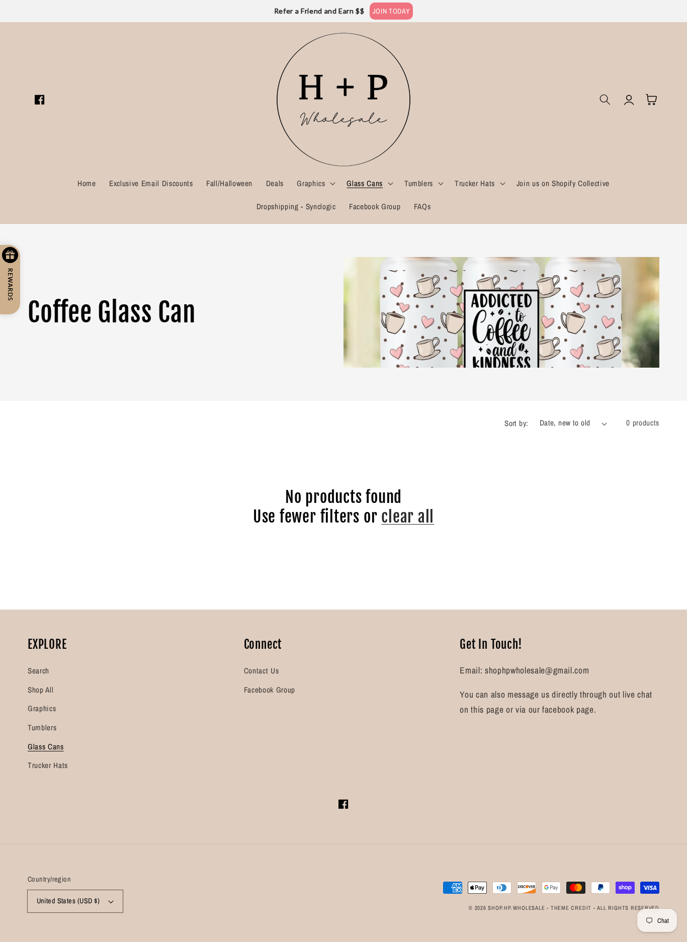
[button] (315, 183)
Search (38, 670)
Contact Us (261, 670)
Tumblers (42, 727)
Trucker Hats (48, 765)
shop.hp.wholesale (516, 907)
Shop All (40, 689)
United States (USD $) (68, 900)
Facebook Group (269, 689)
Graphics (42, 708)
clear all (407, 517)
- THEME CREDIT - (572, 907)
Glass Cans (46, 746)
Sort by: (516, 423)
